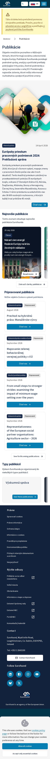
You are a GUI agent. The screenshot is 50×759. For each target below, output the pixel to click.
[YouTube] (37, 674)
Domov (6, 38)
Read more (31, 274)
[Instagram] (28, 674)
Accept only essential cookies (25, 753)
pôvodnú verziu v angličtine (18, 26)
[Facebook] (19, 674)
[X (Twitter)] (19, 683)
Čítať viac (40, 205)
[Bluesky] (10, 683)
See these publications (23, 496)
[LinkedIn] (10, 674)
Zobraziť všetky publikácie (30, 284)
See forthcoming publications (26, 456)
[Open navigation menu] (44, 4)
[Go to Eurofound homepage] (10, 4)
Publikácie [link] (24, 38)
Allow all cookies (25, 746)
